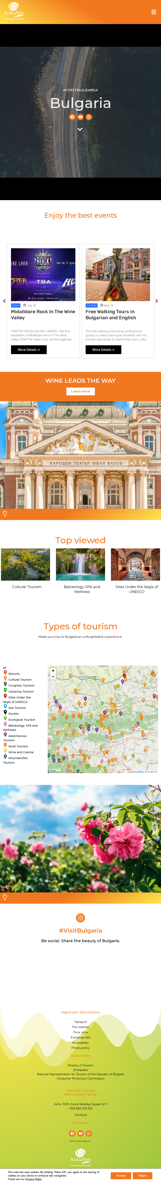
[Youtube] (80, 117)
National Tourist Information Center (80, 1092)
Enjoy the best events (80, 215)
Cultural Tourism (27, 587)
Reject (142, 1176)
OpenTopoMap (137, 771)
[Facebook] (72, 117)
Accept (121, 1176)
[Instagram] (89, 117)
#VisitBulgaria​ (80, 930)
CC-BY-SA (152, 771)
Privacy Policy (33, 1179)
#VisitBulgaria (80, 90)
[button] (153, 12)
